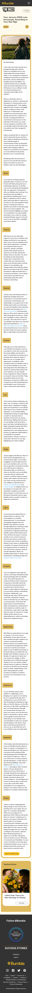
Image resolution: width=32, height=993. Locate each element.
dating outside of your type (12, 558)
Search (27, 11)
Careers (15, 977)
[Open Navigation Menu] (29, 3)
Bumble (13, 988)
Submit (16, 957)
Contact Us (20, 975)
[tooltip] (27, 27)
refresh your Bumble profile (12, 485)
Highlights (16, 954)
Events (13, 975)
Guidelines (7, 977)
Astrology (22, 903)
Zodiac (6, 27)
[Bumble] (8, 3)
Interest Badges (9, 487)
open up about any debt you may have (14, 325)
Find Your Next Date (11, 854)
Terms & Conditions (9, 982)
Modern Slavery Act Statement (16, 979)
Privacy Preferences (16, 984)
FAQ (6, 975)
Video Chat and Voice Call (15, 310)
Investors (23, 977)
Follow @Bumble (16, 920)
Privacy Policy (22, 982)
